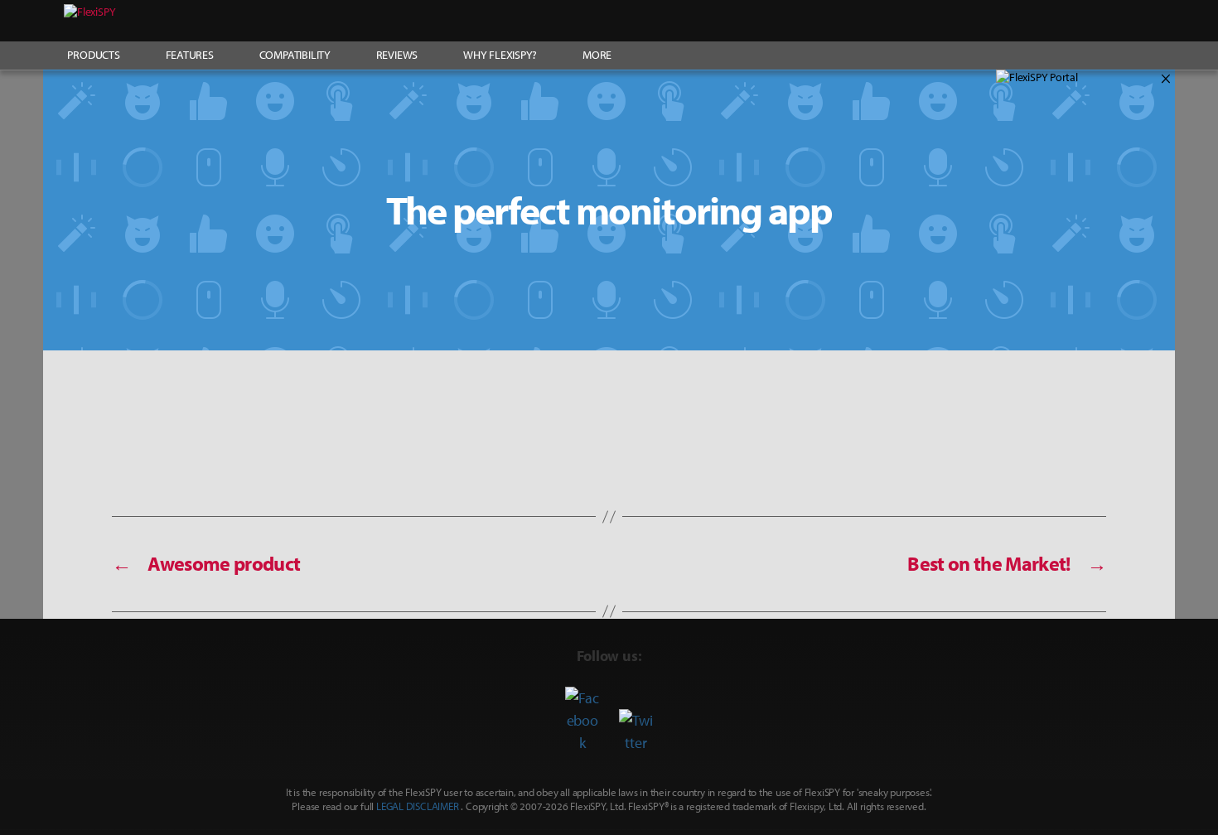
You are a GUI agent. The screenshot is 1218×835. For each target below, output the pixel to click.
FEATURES (190, 54)
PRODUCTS (93, 54)
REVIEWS (397, 54)
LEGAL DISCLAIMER (417, 806)
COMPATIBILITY (295, 54)
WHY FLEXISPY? (500, 54)
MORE (596, 54)
